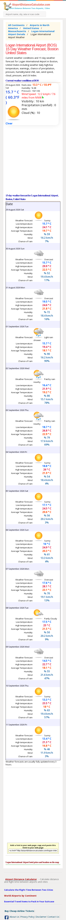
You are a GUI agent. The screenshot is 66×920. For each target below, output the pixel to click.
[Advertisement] (33, 159)
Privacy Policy (27, 916)
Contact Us (53, 916)
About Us (14, 916)
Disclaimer (41, 916)
